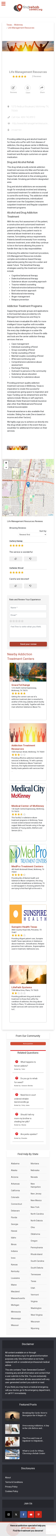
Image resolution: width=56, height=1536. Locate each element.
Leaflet (50, 515)
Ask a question (28, 1043)
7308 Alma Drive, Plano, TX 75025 (24, 990)
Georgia (14, 1224)
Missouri (15, 1325)
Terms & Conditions (14, 1482)
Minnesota (16, 1312)
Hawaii (14, 1231)
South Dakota (37, 1268)
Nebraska (35, 1170)
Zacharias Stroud (16, 568)
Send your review (28, 644)
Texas (33, 1281)
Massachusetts (18, 1298)
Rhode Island (36, 1254)
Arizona (14, 1177)
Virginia (34, 1301)
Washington (36, 1308)
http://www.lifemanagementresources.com (31, 123)
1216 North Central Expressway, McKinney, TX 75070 (24, 689)
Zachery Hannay (15, 541)
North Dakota (37, 1220)
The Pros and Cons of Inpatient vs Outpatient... (33, 1439)
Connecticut (16, 1204)
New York (35, 1207)
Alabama (15, 1163)
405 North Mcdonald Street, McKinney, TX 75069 (27, 870)
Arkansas (15, 1184)
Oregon (34, 1241)
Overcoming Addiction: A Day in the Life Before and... (35, 1426)
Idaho (13, 1238)
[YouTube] (31, 1514)
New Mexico (36, 1200)
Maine (14, 1285)
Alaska (14, 1170)
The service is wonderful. (21, 552)
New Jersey (36, 1194)
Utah (33, 1288)
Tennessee (36, 1274)
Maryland (15, 1291)
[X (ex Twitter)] (16, 1514)
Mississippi (16, 1318)
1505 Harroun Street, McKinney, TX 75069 (27, 752)
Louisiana (15, 1278)
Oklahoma (35, 1234)
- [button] (6, 467)
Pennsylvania (37, 1247)
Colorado (15, 1197)
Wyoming (35, 1328)
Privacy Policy (11, 1487)
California (15, 1190)
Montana (35, 1163)
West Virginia (37, 1315)
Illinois (14, 1244)
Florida (14, 1217)
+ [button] (6, 463)
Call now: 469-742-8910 (23, 117)
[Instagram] (8, 1514)
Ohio (33, 1227)
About (8, 1477)
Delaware (15, 1211)
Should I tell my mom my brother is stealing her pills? (24, 1118)
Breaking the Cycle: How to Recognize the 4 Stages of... (34, 1414)
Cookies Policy (11, 1491)
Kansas (14, 1264)
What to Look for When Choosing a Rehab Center (33, 1452)
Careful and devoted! (19, 579)
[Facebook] (23, 1514)
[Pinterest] (38, 1514)
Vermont (35, 1295)
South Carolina (37, 1261)
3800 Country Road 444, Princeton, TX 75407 (26, 931)
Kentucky (15, 1271)
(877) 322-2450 (28, 1528)
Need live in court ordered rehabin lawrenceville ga (25, 1098)
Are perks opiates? (29, 1134)
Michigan (15, 1305)
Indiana (14, 1251)
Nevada (34, 1177)
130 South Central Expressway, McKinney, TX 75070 (27, 810)
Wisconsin (35, 1321)
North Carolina (37, 1214)
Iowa (13, 1258)
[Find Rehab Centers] (28, 8)
